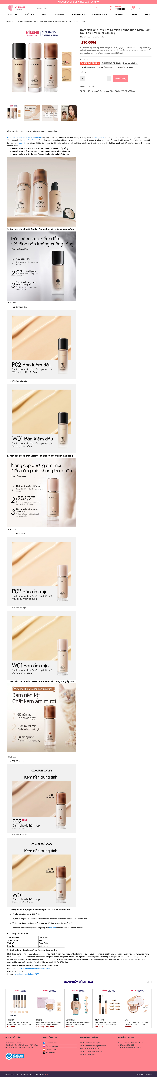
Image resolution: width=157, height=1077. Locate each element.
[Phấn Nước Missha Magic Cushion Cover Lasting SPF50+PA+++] (49, 1003)
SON (44, 14)
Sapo (46, 1074)
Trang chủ (12, 14)
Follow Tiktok (50, 1052)
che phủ (52, 928)
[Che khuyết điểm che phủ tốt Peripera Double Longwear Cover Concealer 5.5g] (20, 1003)
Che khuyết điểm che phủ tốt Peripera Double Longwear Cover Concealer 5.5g (19, 1024)
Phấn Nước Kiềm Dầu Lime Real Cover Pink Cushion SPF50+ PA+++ (136, 1024)
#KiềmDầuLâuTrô (117, 91)
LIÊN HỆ (134, 14)
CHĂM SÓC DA (78, 14)
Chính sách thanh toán (87, 1054)
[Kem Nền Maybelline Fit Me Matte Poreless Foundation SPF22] (78, 1003)
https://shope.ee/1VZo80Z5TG (27, 974)
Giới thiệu (148, 1074)
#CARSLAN (130, 91)
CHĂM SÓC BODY (99, 14)
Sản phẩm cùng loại (78, 982)
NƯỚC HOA (29, 14)
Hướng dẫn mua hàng (35, 131)
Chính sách (52, 131)
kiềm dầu (30, 140)
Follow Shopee (51, 1049)
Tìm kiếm (139, 1074)
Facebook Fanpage (52, 1043)
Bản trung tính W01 (111, 63)
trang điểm (99, 137)
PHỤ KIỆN (119, 14)
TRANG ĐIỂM (59, 14)
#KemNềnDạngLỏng (100, 91)
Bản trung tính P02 (90, 63)
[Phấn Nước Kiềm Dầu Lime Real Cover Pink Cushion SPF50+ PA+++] (137, 1003)
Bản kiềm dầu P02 (106, 67)
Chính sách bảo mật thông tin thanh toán (93, 1046)
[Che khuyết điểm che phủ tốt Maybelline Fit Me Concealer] (108, 1003)
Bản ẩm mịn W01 (88, 67)
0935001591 (119, 9)
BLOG (147, 14)
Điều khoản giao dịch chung (89, 1048)
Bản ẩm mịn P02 (130, 63)
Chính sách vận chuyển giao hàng (91, 1051)
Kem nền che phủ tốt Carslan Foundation (24, 137)
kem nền (22, 143)
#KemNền (87, 91)
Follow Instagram (52, 1046)
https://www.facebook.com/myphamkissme (33, 969)
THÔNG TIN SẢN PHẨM (14, 131)
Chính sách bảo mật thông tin (90, 1043)
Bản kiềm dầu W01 (125, 67)
